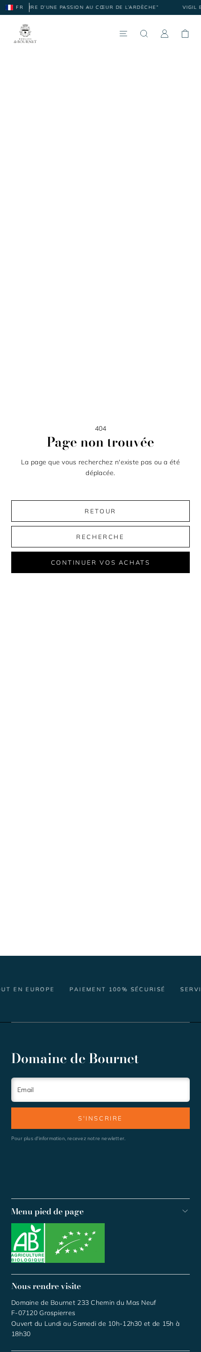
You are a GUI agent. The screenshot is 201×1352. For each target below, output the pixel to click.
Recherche (100, 536)
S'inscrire (100, 1118)
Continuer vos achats (101, 562)
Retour (100, 511)
